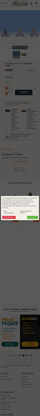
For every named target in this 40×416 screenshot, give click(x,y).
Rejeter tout (9, 217)
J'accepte (32, 217)
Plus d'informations (9, 212)
